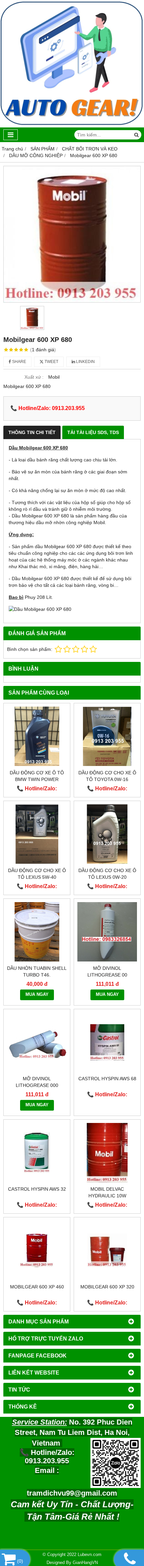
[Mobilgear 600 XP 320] (107, 1250)
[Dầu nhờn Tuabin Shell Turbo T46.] (37, 931)
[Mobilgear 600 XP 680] (72, 234)
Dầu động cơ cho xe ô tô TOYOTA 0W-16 (107, 776)
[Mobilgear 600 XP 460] (37, 1250)
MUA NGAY (37, 994)
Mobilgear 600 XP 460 (37, 1286)
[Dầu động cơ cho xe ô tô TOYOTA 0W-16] (107, 736)
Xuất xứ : (34, 377)
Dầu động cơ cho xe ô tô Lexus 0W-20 (107, 874)
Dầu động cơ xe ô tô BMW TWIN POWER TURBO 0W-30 (37, 779)
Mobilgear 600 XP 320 (107, 1286)
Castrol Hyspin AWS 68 (107, 1078)
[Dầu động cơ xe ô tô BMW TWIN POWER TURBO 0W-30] (37, 736)
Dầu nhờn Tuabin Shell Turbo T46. (37, 971)
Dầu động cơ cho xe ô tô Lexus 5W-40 (37, 874)
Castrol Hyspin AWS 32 (37, 1189)
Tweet (51, 361)
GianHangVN (85, 1562)
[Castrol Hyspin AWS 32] (37, 1152)
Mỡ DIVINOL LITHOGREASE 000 (37, 1082)
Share (18, 361)
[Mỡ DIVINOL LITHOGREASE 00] (107, 931)
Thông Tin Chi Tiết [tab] (32, 432)
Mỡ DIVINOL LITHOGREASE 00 (107, 971)
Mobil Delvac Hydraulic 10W (107, 1192)
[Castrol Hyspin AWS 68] (107, 1042)
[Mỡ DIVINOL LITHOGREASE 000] (37, 1042)
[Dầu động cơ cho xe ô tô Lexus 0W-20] (107, 834)
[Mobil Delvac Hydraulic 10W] (107, 1152)
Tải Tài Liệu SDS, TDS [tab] (93, 432)
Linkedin (85, 361)
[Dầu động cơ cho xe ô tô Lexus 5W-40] (37, 834)
